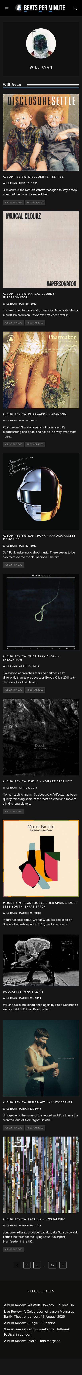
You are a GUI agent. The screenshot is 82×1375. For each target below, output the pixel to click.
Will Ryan (10, 183)
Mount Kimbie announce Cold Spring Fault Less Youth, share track (40, 904)
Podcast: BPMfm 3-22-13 (23, 991)
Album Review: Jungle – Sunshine (30, 1323)
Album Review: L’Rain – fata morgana (32, 1341)
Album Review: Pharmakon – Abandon (34, 414)
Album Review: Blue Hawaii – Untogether (38, 1102)
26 (52, 1265)
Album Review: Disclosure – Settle (33, 177)
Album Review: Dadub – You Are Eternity (37, 781)
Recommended (35, 202)
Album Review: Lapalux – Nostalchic (34, 1219)
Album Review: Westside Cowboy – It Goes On (39, 1305)
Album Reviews (13, 202)
